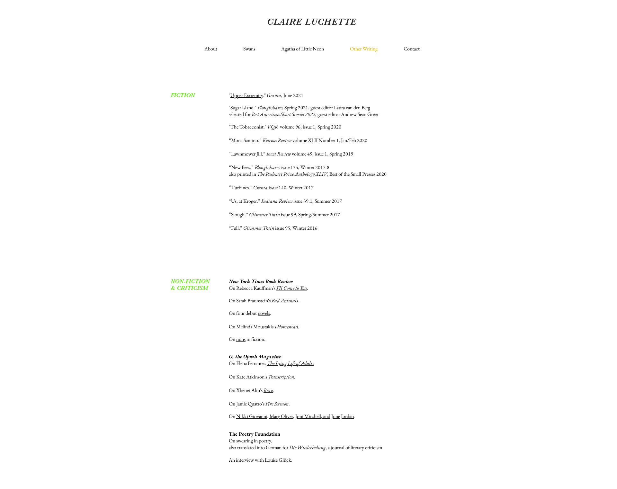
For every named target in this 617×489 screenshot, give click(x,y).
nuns (241, 339)
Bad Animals (285, 300)
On (232, 440)
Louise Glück (278, 460)
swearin (243, 440)
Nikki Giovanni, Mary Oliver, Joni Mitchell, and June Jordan (295, 416)
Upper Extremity (246, 95)
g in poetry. (261, 440)
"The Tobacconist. (247, 126)
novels (264, 313)
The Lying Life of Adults (290, 363)
